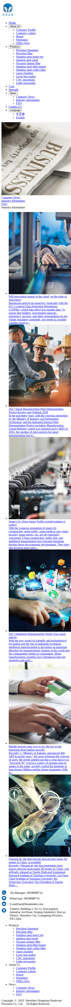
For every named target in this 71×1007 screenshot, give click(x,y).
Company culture (26, 33)
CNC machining (25, 79)
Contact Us (15, 106)
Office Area (22, 43)
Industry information (28, 100)
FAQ (19, 103)
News (13, 93)
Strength (13, 89)
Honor (19, 36)
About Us (15, 26)
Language (15, 110)
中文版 (20, 113)
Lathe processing (26, 83)
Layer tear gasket (26, 76)
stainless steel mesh (27, 60)
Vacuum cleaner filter (28, 63)
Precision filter (24, 53)
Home (12, 22)
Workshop (22, 39)
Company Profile (26, 29)
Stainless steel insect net (29, 56)
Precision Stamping (27, 50)
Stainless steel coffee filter (31, 69)
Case (11, 86)
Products (15, 46)
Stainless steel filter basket (31, 66)
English (20, 117)
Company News (25, 96)
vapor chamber (24, 73)
